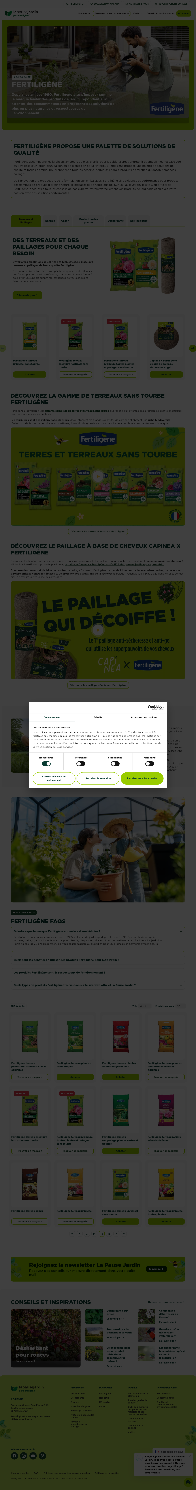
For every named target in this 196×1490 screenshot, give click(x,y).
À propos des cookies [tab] (144, 717)
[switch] (80, 763)
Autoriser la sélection (98, 778)
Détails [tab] (98, 717)
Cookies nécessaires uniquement (54, 778)
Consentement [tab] (52, 717)
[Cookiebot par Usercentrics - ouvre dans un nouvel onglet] (150, 707)
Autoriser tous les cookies (142, 778)
